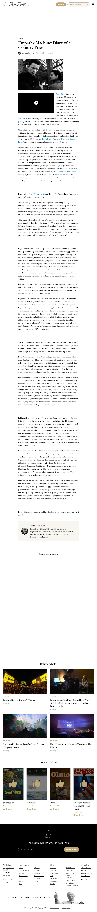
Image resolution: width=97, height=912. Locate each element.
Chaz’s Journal (54, 870)
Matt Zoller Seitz (28, 53)
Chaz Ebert (22, 118)
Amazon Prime (24, 870)
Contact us (85, 870)
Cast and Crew (8, 875)
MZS (51, 876)
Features (20, 38)
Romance (37, 873)
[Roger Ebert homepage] (16, 4)
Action (21, 868)
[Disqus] (48, 630)
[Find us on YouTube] (86, 879)
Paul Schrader (59, 171)
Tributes (52, 884)
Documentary (23, 876)
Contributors (85, 876)
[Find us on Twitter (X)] (89, 879)
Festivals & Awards (72, 886)
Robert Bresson (47, 139)
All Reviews (7, 872)
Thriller (36, 881)
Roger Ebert (60, 94)
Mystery (37, 868)
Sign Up (5, 882)
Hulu (20, 884)
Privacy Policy (66, 908)
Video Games (70, 870)
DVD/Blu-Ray (70, 868)
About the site (86, 868)
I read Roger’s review (37, 194)
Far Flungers (54, 878)
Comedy (21, 873)
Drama (21, 878)
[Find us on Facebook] (82, 879)
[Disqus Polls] (48, 583)
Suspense (37, 878)
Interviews (53, 881)
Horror (21, 881)
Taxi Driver (71, 171)
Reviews (53, 868)
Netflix (36, 870)
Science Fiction (39, 876)
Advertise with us (87, 873)
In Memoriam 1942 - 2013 (41, 897)
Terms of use (54, 908)
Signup (61, 4)
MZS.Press (59, 534)
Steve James (67, 301)
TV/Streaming (70, 880)
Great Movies (54, 873)
